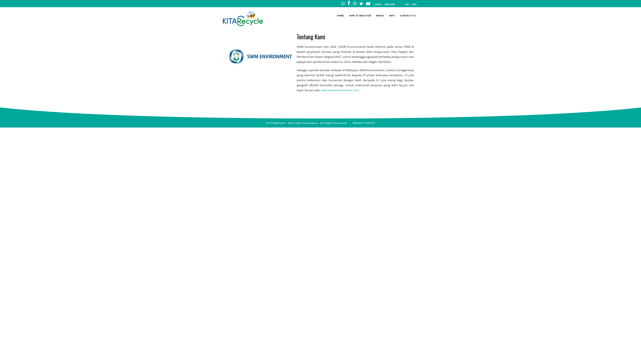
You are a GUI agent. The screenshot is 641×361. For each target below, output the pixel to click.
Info (392, 15)
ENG (414, 4)
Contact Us (408, 15)
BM (407, 4)
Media (380, 15)
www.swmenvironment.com (340, 90)
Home (340, 15)
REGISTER (390, 4)
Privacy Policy (364, 123)
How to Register (360, 15)
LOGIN (378, 4)
